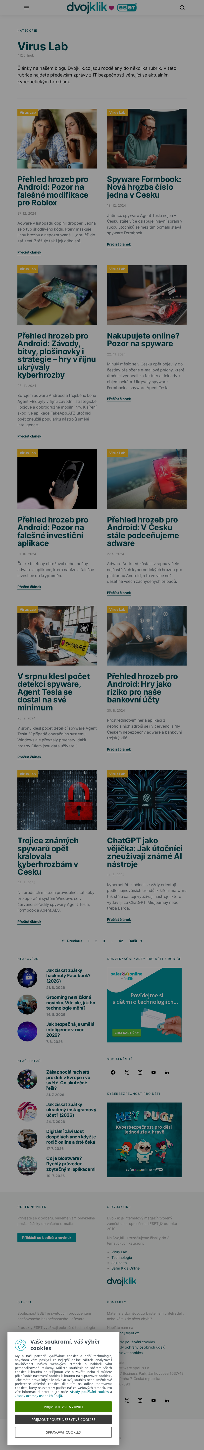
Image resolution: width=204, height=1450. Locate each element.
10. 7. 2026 (55, 1176)
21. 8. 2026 (55, 987)
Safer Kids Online (125, 1268)
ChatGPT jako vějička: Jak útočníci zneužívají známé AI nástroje (145, 852)
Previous (74, 941)
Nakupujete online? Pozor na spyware (143, 339)
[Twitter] (126, 1072)
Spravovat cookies (127, 1353)
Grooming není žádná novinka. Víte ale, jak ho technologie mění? (70, 1003)
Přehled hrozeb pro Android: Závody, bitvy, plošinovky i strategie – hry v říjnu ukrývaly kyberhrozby (56, 355)
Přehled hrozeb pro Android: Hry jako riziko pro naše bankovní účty (142, 688)
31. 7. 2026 (55, 1095)
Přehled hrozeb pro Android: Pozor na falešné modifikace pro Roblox (53, 191)
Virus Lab (28, 112)
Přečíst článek (29, 252)
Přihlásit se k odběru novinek (46, 1237)
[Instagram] (140, 1072)
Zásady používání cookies (133, 1342)
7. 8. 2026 (54, 1041)
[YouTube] (153, 1072)
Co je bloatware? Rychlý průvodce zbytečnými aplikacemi (70, 1164)
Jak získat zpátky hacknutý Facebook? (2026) (68, 976)
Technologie (121, 1257)
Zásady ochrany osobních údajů (138, 1347)
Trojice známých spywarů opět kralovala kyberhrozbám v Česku (48, 856)
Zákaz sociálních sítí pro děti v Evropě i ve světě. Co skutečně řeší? (68, 1080)
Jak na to (119, 1263)
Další (133, 941)
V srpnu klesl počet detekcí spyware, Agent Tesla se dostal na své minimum (53, 691)
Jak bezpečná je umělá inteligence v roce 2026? (70, 1029)
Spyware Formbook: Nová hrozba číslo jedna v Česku (144, 187)
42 (121, 941)
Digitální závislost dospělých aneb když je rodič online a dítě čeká (71, 1137)
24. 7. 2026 (55, 1121)
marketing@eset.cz (123, 1333)
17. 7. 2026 (55, 1148)
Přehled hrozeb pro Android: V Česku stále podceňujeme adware (143, 531)
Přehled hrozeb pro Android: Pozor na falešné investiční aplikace (52, 531)
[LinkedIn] (167, 1072)
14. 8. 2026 (55, 1014)
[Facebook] (113, 1072)
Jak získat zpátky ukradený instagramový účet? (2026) (71, 1110)
